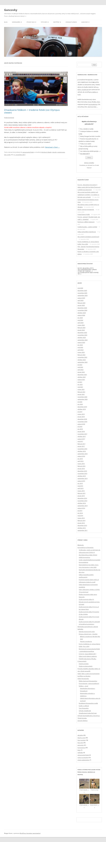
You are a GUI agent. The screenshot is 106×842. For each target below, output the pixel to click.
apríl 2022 (80, 370)
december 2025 (82, 290)
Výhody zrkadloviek (85, 711)
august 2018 (81, 424)
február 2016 (81, 466)
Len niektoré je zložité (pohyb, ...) (90, 151)
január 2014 (81, 523)
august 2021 (81, 379)
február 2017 (81, 444)
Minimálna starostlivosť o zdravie (88, 627)
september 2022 (82, 362)
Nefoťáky (80, 629)
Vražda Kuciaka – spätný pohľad (87, 227)
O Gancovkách (82, 661)
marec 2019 (81, 414)
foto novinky (81, 740)
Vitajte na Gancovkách (85, 666)
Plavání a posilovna (86, 641)
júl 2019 (80, 412)
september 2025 (82, 295)
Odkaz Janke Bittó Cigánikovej (87, 232)
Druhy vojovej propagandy (86, 209)
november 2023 (82, 335)
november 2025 (82, 293)
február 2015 (81, 493)
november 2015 (82, 473)
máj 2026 (80, 288)
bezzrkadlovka (92, 104)
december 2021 (82, 375)
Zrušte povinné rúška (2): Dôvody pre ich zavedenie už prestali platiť (89, 601)
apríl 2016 (80, 461)
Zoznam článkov (71, 22)
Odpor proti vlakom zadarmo (88, 656)
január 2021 (81, 394)
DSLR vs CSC (81, 738)
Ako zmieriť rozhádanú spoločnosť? (88, 237)
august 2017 (81, 439)
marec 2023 (81, 352)
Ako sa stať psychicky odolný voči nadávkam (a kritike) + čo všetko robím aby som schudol (88, 194)
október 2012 (82, 528)
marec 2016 (81, 464)
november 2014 (82, 501)
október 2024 (82, 313)
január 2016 (81, 468)
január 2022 (81, 372)
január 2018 (81, 431)
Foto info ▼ (45, 22)
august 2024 (81, 315)
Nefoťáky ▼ (57, 22)
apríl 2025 (80, 300)
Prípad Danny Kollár (84, 214)
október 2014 (82, 503)
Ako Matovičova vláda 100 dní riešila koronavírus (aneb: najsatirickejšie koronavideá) (89, 557)
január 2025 (81, 305)
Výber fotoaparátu (83, 678)
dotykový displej (46, 152)
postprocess (61, 152)
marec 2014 (81, 518)
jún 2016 (80, 459)
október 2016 (82, 451)
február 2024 (81, 328)
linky (79, 750)
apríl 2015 (80, 488)
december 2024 (82, 308)
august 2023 (81, 342)
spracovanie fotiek (28, 152)
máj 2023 (80, 347)
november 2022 (82, 357)
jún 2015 (80, 483)
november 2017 (82, 434)
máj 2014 (80, 515)
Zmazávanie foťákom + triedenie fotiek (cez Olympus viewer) (32, 111)
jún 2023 (80, 345)
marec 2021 (81, 389)
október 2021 (82, 377)
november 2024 (82, 310)
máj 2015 (80, 486)
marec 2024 (81, 325)
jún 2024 (80, 318)
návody (54, 152)
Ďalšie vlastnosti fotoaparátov (88, 681)
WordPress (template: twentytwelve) (30, 833)
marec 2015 (81, 491)
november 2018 (82, 421)
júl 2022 (80, 365)
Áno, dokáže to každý (86, 129)
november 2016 (82, 449)
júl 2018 (80, 426)
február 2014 (81, 520)
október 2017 (82, 436)
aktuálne (80, 735)
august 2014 (81, 508)
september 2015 (82, 478)
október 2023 (82, 337)
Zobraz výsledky (89, 163)
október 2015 (82, 476)
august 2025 (81, 298)
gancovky (80, 745)
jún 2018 (80, 429)
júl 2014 (80, 511)
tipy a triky (7, 155)
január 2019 (81, 417)
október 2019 (82, 409)
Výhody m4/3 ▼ (31, 22)
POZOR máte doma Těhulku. (87, 659)
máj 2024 (80, 320)
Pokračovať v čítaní (52, 147)
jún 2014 (80, 513)
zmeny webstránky (83, 760)
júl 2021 (80, 382)
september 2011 (82, 530)
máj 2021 (80, 387)
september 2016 (82, 454)
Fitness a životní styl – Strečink (88, 634)
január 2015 (81, 496)
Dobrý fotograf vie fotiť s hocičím (90, 136)
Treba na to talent (85, 144)
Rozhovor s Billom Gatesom (86, 222)
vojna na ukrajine (83, 757)
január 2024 (81, 330)
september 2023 (82, 340)
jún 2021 (80, 384)
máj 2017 (80, 441)
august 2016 (81, 456)
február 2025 (81, 303)
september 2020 (82, 399)
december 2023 (82, 332)
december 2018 (82, 419)
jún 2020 (80, 404)
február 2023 (81, 355)
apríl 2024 (80, 323)
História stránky (84, 664)
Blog (5, 22)
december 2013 (82, 525)
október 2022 (82, 360)
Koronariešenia (83, 562)
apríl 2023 (80, 350)
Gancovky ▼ (85, 22)
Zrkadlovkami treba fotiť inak (88, 713)
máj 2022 (80, 367)
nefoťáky (80, 752)
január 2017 (81, 446)
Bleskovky (81, 545)
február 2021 (81, 392)
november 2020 (82, 397)
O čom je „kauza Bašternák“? (87, 654)
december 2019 (82, 407)
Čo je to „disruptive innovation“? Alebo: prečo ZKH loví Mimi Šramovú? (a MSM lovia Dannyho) (89, 187)
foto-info (80, 743)
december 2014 (82, 498)
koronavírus (81, 748)
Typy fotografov (84, 708)
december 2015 (82, 471)
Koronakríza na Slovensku (85, 547)
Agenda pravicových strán (87, 632)
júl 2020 (80, 402)
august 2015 (81, 481)
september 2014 (82, 506)
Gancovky (10, 10)
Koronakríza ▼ (17, 22)
